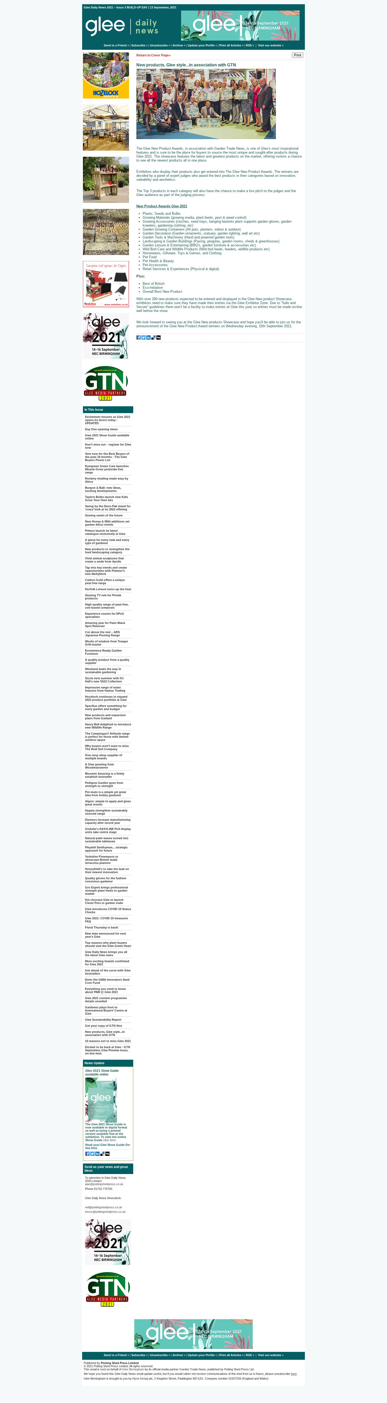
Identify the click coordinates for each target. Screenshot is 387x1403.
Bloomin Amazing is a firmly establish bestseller (104, 775)
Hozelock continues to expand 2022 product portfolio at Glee (106, 698)
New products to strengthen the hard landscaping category (107, 550)
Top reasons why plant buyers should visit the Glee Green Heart (108, 944)
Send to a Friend (115, 45)
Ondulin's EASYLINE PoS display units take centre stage (108, 830)
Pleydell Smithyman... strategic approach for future (106, 849)
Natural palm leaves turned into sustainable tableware (106, 840)
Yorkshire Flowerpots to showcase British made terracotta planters (101, 859)
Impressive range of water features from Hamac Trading (105, 689)
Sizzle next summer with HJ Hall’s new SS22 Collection (104, 680)
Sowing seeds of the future (104, 515)
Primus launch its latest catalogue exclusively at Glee (105, 532)
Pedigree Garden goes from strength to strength (104, 784)
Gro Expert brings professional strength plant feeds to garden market (106, 890)
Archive (177, 45)
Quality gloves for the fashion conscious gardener (105, 880)
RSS (249, 45)
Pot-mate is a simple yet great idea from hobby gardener (105, 793)
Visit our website (269, 45)
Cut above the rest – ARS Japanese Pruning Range (102, 633)
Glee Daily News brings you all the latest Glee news (106, 953)
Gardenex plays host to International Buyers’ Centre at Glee (106, 1010)
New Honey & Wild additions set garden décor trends (107, 523)
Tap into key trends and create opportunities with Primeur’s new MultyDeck (106, 570)
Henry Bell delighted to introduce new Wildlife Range (108, 726)
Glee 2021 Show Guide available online (102, 1072)
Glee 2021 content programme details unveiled (106, 999)
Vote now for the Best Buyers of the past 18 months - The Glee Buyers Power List (107, 457)
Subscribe (138, 45)
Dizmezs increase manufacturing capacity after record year (108, 821)
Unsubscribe (159, 45)
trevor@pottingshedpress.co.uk (105, 1211)
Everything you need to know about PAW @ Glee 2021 (105, 990)
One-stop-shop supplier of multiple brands (103, 757)
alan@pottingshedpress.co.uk (104, 1184)
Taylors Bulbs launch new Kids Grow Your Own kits (106, 498)
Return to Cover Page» (153, 55)
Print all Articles (230, 45)
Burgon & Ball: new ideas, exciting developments (103, 489)
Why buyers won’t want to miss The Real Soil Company (107, 747)
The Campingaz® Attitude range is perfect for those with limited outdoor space (107, 736)
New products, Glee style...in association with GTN (105, 1033)
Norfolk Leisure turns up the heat (108, 589)
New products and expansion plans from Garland (105, 716)
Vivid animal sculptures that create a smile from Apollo (104, 560)
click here (109, 1140)
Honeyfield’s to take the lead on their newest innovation (107, 870)
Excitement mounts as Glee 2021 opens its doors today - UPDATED (107, 420)
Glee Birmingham (133, 1369)
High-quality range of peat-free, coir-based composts (106, 606)
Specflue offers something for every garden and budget (106, 707)
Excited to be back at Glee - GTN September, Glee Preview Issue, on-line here (107, 1050)
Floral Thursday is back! (101, 927)
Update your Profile (201, 45)
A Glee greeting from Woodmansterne (99, 766)
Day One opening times (101, 429)
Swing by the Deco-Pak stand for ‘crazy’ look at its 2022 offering (108, 508)
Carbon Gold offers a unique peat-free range (105, 581)
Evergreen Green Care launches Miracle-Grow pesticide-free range (107, 469)
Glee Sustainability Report (103, 1019)
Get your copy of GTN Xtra (103, 1025)
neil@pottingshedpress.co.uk (103, 1207)
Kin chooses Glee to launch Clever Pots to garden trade (104, 901)
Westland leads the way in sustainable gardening (103, 670)
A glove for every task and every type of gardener (107, 541)
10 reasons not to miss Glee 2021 (108, 1041)
